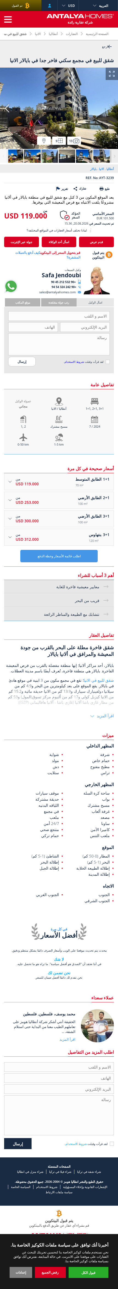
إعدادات (21, 1272)
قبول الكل (88, 1272)
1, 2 (23, 426)
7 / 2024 (94, 426)
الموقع (108, 847)
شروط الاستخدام (74, 362)
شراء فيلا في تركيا (60, 1172)
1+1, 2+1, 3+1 (95, 408)
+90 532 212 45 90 (63, 282)
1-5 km (59, 444)
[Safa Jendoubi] (97, 293)
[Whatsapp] (11, 292)
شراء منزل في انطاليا (30, 1172)
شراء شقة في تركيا (89, 1172)
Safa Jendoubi (61, 275)
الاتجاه (108, 886)
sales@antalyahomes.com (57, 292)
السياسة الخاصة (20, 1187)
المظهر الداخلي (100, 746)
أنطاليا (53, 33)
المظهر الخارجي (99, 784)
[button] (7, 108)
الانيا (38, 33)
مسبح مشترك (59, 426)
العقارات (72, 33)
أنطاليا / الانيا (58, 408)
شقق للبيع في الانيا (99, 680)
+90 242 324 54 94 (64, 287)
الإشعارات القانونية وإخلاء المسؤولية (85, 1187)
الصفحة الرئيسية (97, 33)
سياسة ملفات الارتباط (59, 1192)
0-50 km (23, 444)
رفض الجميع (50, 1272)
